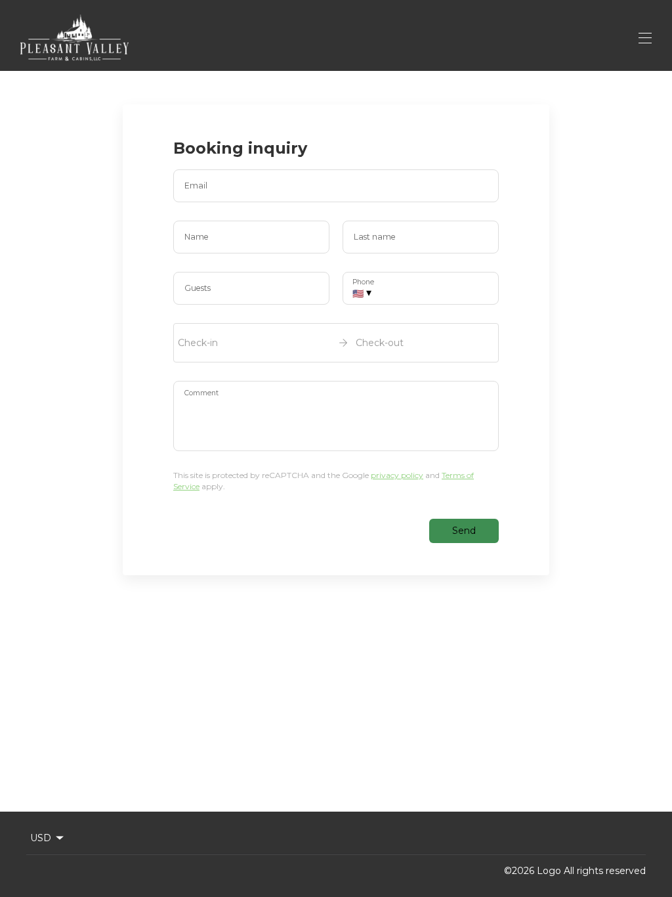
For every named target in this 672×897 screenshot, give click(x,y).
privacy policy (397, 475)
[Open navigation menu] (645, 38)
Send (464, 530)
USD (40, 838)
